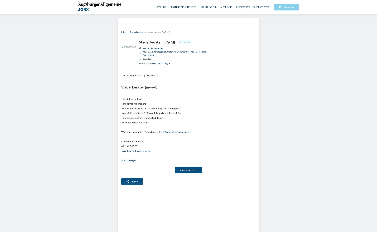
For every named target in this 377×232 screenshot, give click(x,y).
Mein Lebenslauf (208, 7)
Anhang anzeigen (188, 170)
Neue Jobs (232, 22)
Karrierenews (243, 7)
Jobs (123, 32)
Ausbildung (226, 7)
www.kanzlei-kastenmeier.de (136, 150)
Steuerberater (137, 32)
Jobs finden (161, 7)
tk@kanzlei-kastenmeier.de (176, 132)
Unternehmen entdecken (183, 7)
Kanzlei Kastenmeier (153, 48)
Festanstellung (160, 63)
